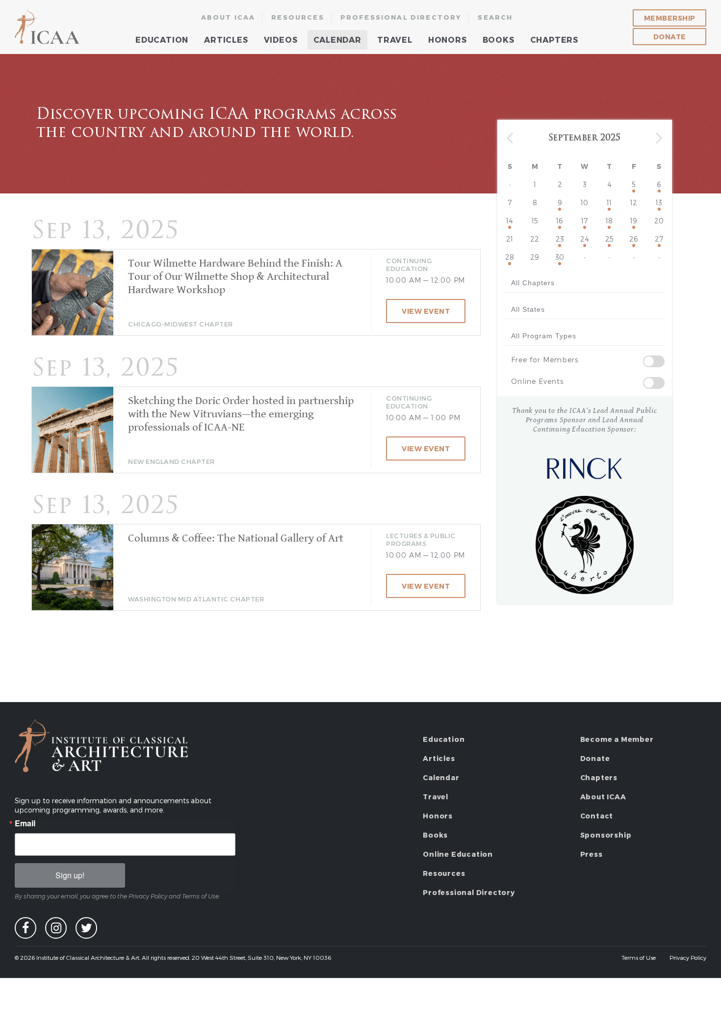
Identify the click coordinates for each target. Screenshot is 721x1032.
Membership (669, 18)
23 (560, 239)
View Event (426, 311)
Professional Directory (401, 17)
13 (659, 202)
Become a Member (617, 739)
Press (591, 854)
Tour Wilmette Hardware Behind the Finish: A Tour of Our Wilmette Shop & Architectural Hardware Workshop (235, 277)
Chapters (554, 39)
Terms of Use (638, 957)
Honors (447, 39)
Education (161, 39)
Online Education (458, 854)
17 (584, 221)
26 (633, 239)
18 (609, 221)
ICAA (48, 27)
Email (25, 823)
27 (659, 239)
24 (584, 239)
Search (495, 17)
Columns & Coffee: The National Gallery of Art (235, 538)
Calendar (337, 39)
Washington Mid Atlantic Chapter (196, 599)
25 (609, 239)
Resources (297, 17)
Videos (281, 39)
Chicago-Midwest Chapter (180, 324)
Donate (669, 36)
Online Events (537, 381)
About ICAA (228, 17)
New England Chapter (171, 461)
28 (509, 257)
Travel (394, 39)
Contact (597, 816)
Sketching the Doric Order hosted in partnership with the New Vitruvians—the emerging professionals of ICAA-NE (241, 414)
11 (609, 202)
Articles (226, 39)
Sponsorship (606, 835)
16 (559, 221)
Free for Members (544, 359)
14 (509, 221)
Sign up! (69, 875)
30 (559, 257)
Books (499, 39)
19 (633, 221)
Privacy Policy (688, 957)
